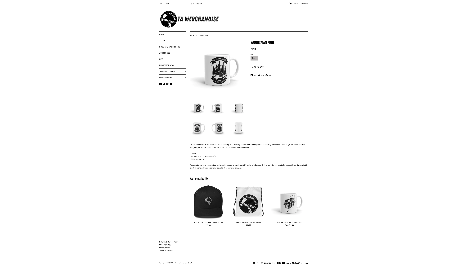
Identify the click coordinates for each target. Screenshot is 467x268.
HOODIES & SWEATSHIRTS (169, 47)
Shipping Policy (165, 245)
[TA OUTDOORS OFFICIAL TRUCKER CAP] (208, 201)
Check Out (304, 4)
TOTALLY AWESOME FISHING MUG (289, 222)
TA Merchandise (175, 263)
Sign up (199, 4)
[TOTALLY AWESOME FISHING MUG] (289, 201)
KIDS (161, 59)
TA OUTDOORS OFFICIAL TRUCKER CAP (208, 222)
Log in (192, 4)
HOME (161, 34)
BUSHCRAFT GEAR (166, 65)
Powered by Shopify (186, 263)
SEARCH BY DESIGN (172, 71)
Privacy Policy (164, 247)
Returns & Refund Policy (168, 242)
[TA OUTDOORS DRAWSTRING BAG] (248, 201)
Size (252, 54)
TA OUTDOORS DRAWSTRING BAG (248, 222)
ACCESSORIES (164, 53)
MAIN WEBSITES (172, 77)
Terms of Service (166, 250)
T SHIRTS (163, 40)
